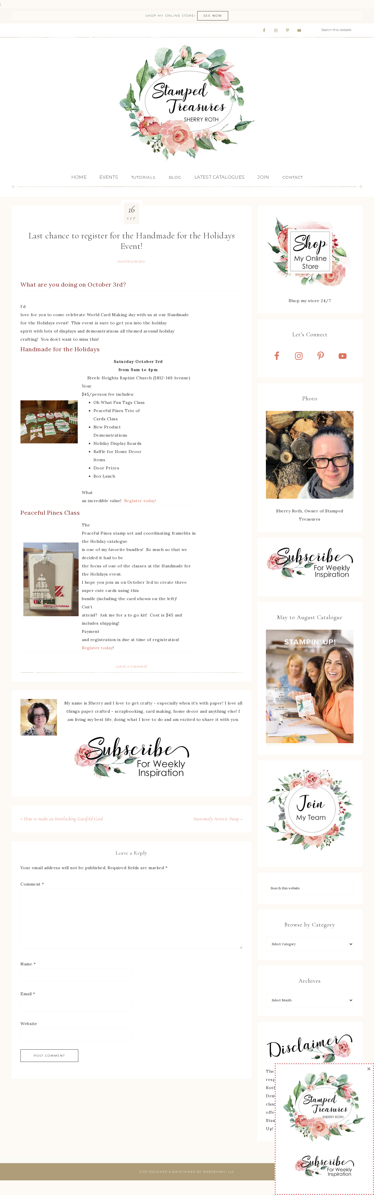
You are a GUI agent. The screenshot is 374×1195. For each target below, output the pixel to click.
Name (28, 964)
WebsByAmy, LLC (218, 1171)
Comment (32, 884)
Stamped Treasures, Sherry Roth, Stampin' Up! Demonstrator (187, 103)
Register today (97, 647)
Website (28, 1023)
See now (212, 16)
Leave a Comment (131, 667)
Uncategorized (131, 262)
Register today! (140, 500)
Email (27, 993)
